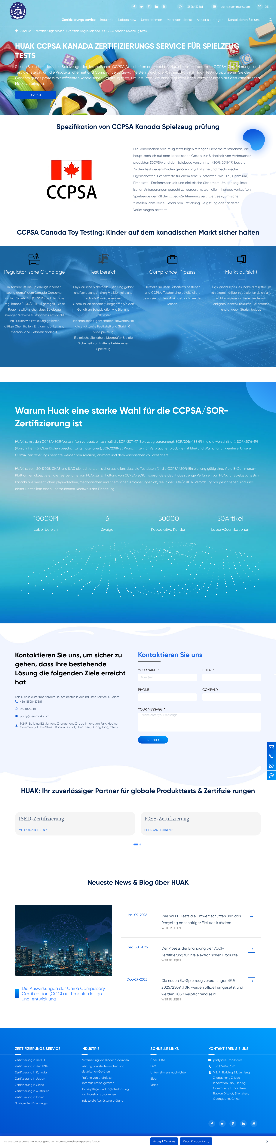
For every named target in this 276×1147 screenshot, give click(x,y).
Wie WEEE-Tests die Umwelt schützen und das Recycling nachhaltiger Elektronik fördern (201, 919)
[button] (135, 844)
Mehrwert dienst (179, 20)
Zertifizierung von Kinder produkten (105, 1060)
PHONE (143, 690)
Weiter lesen (171, 928)
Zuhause (25, 31)
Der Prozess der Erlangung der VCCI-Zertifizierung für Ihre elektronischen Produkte (199, 951)
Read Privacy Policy (196, 1141)
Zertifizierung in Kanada (84, 31)
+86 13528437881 (28, 701)
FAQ (153, 1066)
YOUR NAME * (148, 670)
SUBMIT (152, 740)
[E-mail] (271, 747)
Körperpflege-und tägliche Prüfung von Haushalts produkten (105, 1091)
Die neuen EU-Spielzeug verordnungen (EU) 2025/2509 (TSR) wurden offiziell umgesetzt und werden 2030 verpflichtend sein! (202, 987)
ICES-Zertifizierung (166, 818)
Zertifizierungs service (79, 20)
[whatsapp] (271, 765)
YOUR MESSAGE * (151, 709)
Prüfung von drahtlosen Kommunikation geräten (97, 1080)
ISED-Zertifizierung (41, 818)
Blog (153, 1078)
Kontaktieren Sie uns (243, 20)
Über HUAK (157, 1060)
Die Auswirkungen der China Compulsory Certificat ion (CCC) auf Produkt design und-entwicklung (63, 994)
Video (154, 1085)
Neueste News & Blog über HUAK (138, 882)
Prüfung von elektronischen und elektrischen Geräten (102, 1068)
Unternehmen (151, 20)
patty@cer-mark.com (231, 6)
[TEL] (271, 756)
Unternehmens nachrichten (168, 1072)
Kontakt (35, 95)
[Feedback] (271, 775)
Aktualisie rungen (210, 20)
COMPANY (210, 690)
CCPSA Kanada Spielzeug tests (125, 31)
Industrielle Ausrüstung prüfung (102, 1100)
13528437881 (194, 6)
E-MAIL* (208, 670)
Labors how (127, 20)
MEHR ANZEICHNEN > (33, 830)
